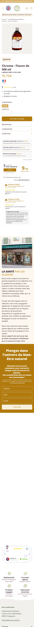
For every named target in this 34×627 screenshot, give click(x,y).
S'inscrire (17, 407)
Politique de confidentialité (18, 383)
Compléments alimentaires (16, 19)
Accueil (4, 19)
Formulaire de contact (10, 620)
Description (17, 124)
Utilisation (17, 134)
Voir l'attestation (10, 170)
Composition (17, 129)
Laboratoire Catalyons (11, 72)
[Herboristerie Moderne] (17, 8)
